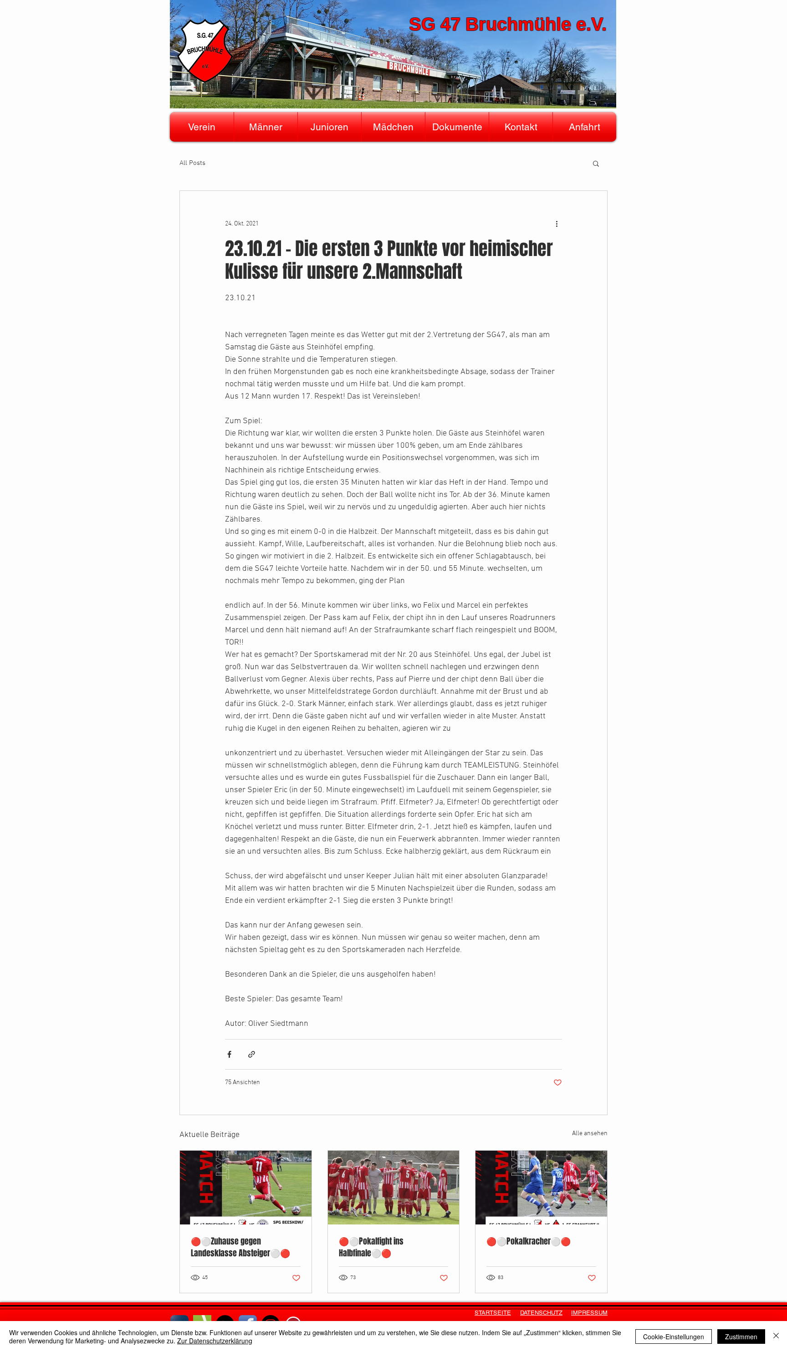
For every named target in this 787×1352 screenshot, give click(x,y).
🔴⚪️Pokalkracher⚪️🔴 (528, 1241)
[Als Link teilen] (251, 1054)
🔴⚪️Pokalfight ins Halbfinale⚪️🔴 (371, 1247)
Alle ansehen (590, 1133)
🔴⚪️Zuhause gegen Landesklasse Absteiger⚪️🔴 (240, 1247)
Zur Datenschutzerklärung (214, 1340)
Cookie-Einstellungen (673, 1336)
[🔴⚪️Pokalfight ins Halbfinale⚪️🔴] (394, 1187)
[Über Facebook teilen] (229, 1054)
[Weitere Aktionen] (556, 223)
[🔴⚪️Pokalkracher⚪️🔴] (541, 1187)
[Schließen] (776, 1336)
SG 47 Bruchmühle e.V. (508, 24)
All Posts (192, 163)
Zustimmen (741, 1336)
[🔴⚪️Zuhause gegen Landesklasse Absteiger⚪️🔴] (246, 1187)
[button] (202, 127)
